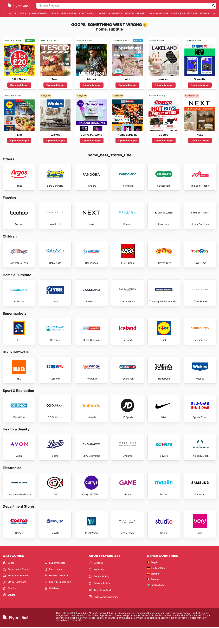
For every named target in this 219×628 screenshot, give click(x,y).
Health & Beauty (135, 13)
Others (11, 594)
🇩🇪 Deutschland (156, 568)
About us (98, 569)
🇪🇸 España (153, 573)
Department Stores (63, 13)
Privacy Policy (101, 583)
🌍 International (156, 585)
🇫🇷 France (153, 579)
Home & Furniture (110, 13)
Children (54, 588)
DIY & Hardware (158, 13)
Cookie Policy (101, 576)
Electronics (87, 13)
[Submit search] (213, 5)
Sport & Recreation (184, 13)
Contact (98, 562)
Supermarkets (38, 13)
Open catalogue (19, 85)
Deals (22, 13)
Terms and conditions (105, 597)
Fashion (205, 13)
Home (12, 13)
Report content (102, 590)
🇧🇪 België (152, 562)
